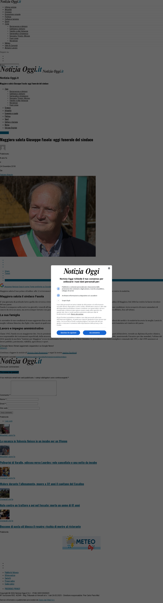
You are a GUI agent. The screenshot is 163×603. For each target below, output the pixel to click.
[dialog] (81, 301)
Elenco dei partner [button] (77, 314)
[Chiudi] (109, 268)
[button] (81, 300)
